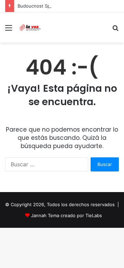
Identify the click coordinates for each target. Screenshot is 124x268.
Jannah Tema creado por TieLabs (66, 215)
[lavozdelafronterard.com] (30, 27)
